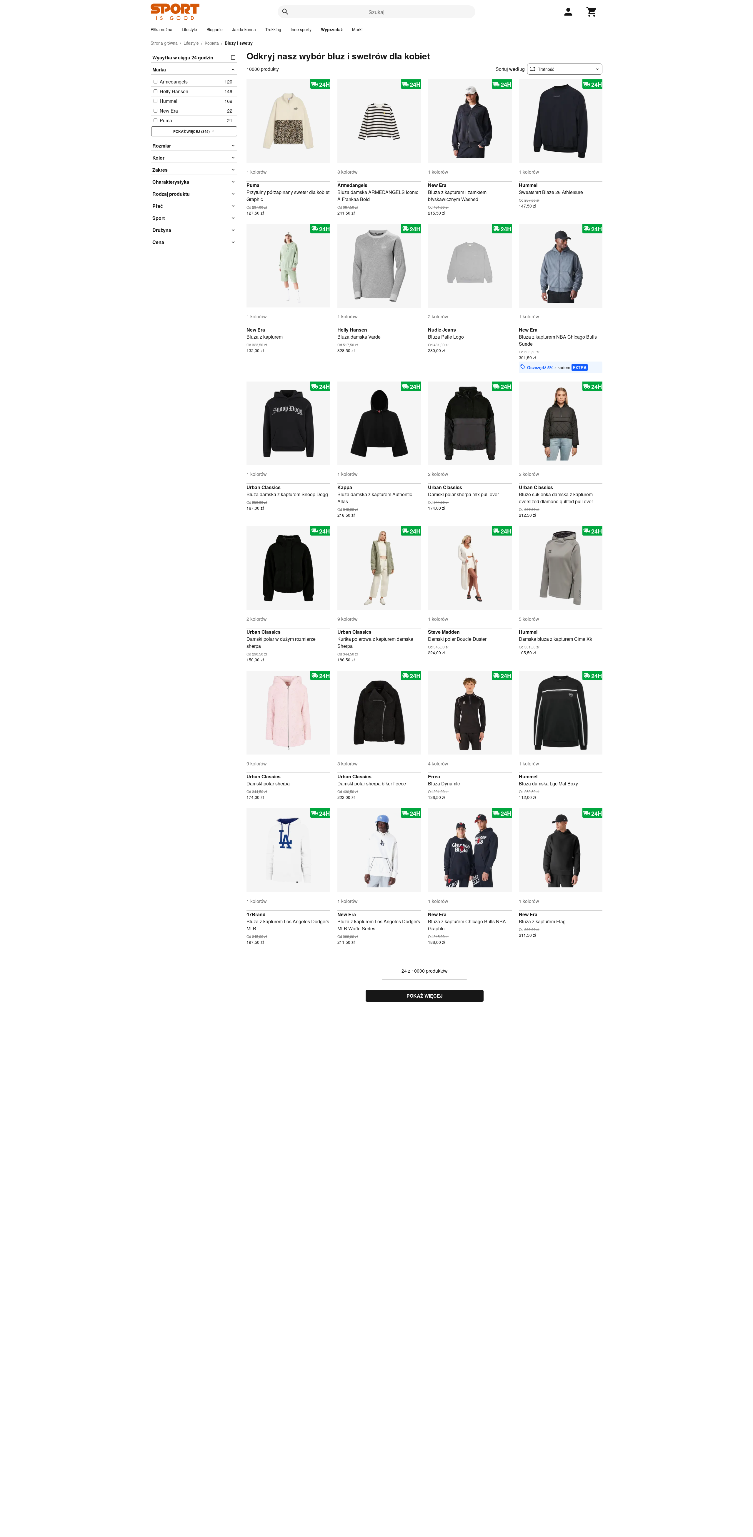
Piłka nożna (161, 29)
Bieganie (214, 29)
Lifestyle (189, 29)
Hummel (528, 185)
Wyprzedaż (332, 29)
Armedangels (352, 185)
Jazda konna (244, 29)
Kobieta (212, 43)
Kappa (344, 487)
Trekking (273, 29)
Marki (357, 29)
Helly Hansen (352, 329)
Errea (434, 776)
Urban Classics (263, 487)
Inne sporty (301, 29)
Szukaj (376, 12)
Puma (252, 185)
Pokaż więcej (425, 995)
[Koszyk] (592, 12)
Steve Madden (444, 631)
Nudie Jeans (442, 329)
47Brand (256, 914)
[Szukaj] (285, 11)
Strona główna (164, 43)
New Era (437, 185)
